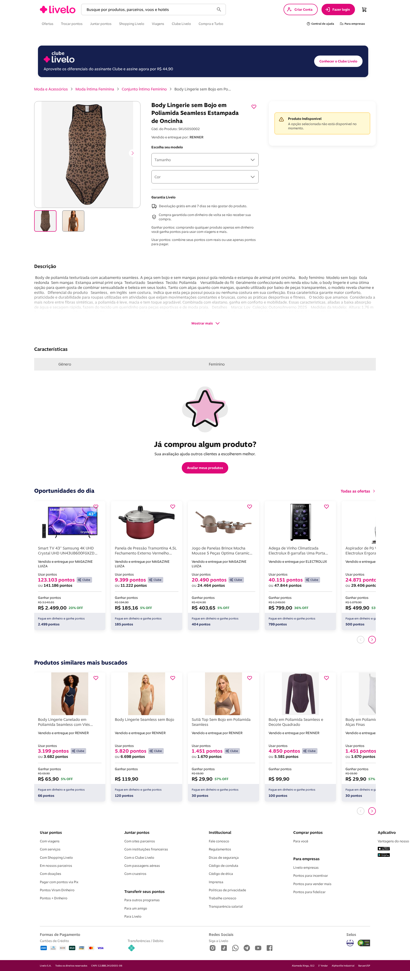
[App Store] (384, 849)
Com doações (50, 874)
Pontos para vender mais (312, 884)
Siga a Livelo (218, 941)
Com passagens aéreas (142, 866)
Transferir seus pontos (144, 891)
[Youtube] (258, 948)
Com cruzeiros (135, 874)
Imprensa (216, 882)
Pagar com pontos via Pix (59, 882)
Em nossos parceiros (56, 866)
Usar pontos (51, 832)
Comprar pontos (308, 832)
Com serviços (50, 849)
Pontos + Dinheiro (53, 898)
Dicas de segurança (224, 857)
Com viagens (50, 841)
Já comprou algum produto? (205, 444)
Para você (300, 841)
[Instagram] (212, 948)
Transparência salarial (226, 906)
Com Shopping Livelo (56, 857)
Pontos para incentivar (310, 875)
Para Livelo (132, 916)
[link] (57, 9)
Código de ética (221, 874)
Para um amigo (135, 908)
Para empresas (306, 858)
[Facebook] (269, 948)
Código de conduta (223, 866)
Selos (351, 934)
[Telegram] (247, 948)
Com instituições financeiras (146, 849)
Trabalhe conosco (222, 898)
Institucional (220, 832)
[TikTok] (224, 948)
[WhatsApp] (235, 948)
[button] (148, 9)
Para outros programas (142, 900)
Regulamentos (220, 849)
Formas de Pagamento (60, 934)
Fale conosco (219, 841)
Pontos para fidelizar (309, 892)
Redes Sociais (221, 934)
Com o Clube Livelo (139, 857)
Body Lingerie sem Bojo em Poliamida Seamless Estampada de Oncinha (202, 89)
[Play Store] (384, 855)
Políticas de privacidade (227, 890)
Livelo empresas (306, 867)
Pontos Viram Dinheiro (57, 890)
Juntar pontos (136, 832)
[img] (364, 943)
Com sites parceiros (139, 841)
